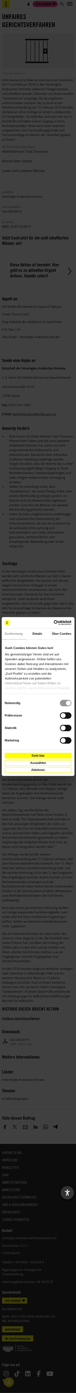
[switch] (65, 715)
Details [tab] (37, 633)
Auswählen (38, 762)
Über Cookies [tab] (61, 633)
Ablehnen (38, 770)
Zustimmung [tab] (14, 633)
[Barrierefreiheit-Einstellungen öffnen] (67, 1192)
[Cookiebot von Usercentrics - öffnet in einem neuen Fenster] (54, 622)
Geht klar (38, 755)
